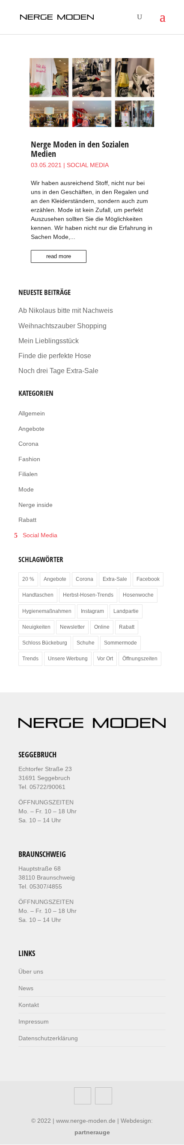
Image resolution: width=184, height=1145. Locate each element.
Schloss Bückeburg (44, 643)
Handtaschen (37, 595)
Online (102, 627)
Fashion (29, 459)
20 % (28, 579)
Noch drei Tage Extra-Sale (58, 370)
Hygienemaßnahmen (46, 611)
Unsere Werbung (68, 659)
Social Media (88, 165)
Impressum (33, 1021)
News (25, 988)
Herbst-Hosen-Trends (88, 595)
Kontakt (28, 1004)
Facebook (148, 579)
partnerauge (92, 1132)
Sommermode (120, 643)
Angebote (31, 428)
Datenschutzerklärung (48, 1038)
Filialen (28, 474)
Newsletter (72, 627)
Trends (30, 659)
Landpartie (126, 611)
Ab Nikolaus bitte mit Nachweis (65, 310)
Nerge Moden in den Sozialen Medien (80, 148)
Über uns (30, 971)
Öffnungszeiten (139, 659)
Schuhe (86, 643)
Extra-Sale (115, 579)
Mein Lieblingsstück (48, 340)
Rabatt (27, 519)
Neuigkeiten (36, 627)
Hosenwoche (138, 595)
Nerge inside (35, 504)
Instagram (92, 611)
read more (58, 256)
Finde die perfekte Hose (54, 355)
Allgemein (31, 413)
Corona (28, 443)
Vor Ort (105, 659)
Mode (26, 489)
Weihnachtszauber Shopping (62, 326)
